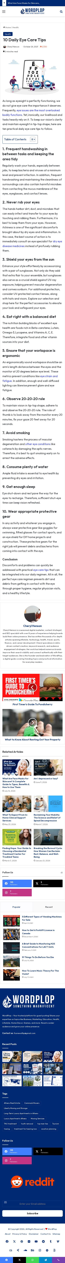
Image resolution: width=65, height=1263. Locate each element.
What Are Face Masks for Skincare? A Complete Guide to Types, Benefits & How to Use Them (15, 783)
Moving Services (37, 1118)
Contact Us (46, 1234)
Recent (49, 906)
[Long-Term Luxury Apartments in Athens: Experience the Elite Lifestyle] (32, 1056)
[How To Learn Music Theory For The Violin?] (11, 975)
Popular (16, 906)
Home (8, 27)
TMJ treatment (10, 1124)
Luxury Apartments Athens (15, 1118)
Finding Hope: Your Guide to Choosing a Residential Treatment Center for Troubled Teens (16, 852)
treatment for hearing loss (25, 1129)
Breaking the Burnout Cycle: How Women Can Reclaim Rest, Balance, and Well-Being (48, 852)
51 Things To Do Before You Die (38, 957)
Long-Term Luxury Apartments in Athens (21, 1113)
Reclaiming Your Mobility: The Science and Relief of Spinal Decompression (47, 817)
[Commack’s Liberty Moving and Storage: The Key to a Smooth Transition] (12, 1056)
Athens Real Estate (12, 1103)
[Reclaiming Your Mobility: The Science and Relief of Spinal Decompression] (48, 804)
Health (16, 27)
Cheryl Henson (13, 47)
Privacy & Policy (19, 1234)
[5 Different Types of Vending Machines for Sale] (11, 921)
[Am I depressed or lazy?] (48, 767)
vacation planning (48, 1129)
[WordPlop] (32, 11)
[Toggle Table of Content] (31, 139)
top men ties (42, 1124)
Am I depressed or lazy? (46, 778)
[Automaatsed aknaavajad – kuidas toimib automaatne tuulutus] (32, 1080)
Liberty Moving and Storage (15, 1108)
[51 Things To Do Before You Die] (11, 961)
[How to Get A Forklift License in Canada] (11, 934)
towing (7, 1129)
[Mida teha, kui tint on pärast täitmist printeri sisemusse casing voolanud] (12, 1080)
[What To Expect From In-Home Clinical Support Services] (16, 804)
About (7, 1234)
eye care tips (41, 570)
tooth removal (27, 1124)
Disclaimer (34, 1234)
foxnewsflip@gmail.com (24, 1033)
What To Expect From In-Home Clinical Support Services (15, 817)
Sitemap (56, 1234)
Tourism (55, 1124)
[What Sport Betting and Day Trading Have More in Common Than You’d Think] (12, 1068)
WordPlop (52, 1229)
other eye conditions (37, 444)
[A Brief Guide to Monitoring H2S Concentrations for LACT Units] (11, 948)
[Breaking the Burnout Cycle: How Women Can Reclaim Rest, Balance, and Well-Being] (48, 837)
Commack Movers (31, 1103)
